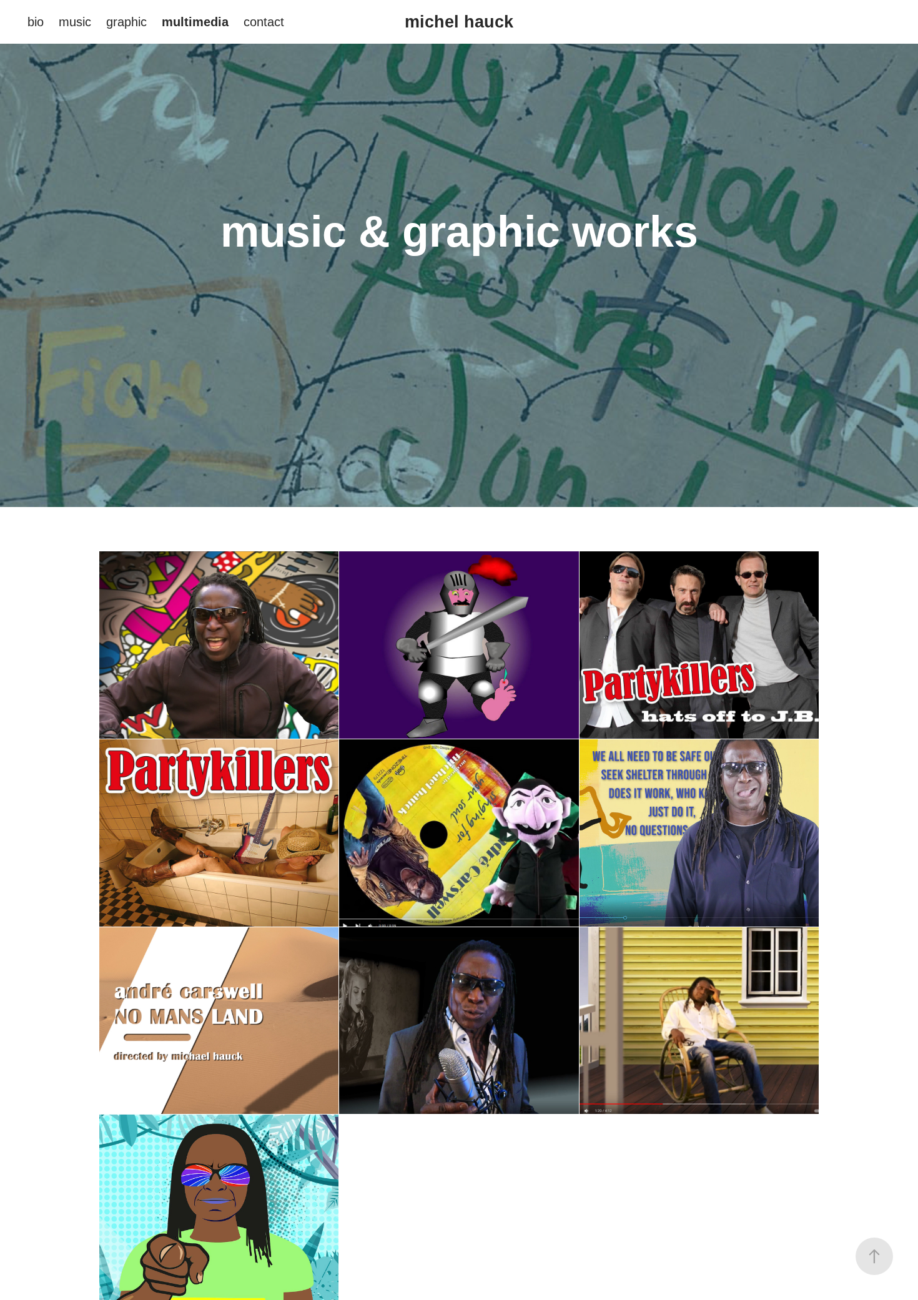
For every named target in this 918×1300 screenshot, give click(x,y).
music (75, 22)
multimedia (195, 22)
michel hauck (459, 21)
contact (264, 22)
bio (35, 22)
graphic (126, 22)
